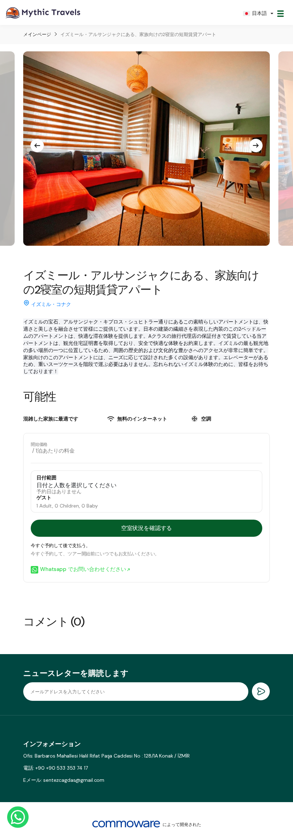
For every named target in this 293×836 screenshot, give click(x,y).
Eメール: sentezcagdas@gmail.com (63, 780)
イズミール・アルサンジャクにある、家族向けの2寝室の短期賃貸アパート (138, 34)
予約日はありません (58, 491)
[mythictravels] (42, 13)
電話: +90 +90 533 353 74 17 (55, 768)
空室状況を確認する (146, 528)
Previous (37, 145)
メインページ (37, 34)
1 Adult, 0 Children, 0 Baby (67, 506)
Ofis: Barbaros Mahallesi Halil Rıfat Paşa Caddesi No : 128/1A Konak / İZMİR (106, 756)
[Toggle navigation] (280, 13)
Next (256, 145)
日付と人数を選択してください (76, 485)
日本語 (259, 13)
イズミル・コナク (51, 304)
